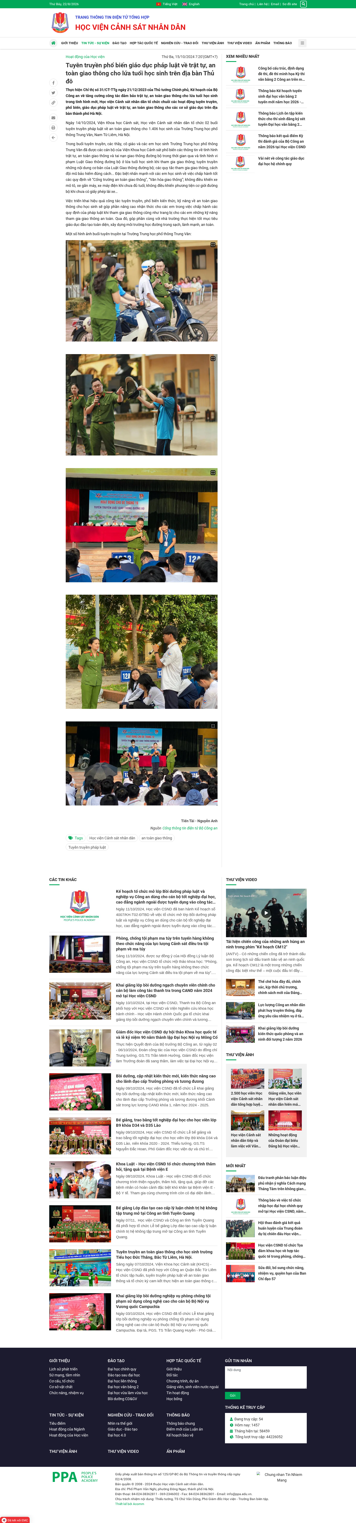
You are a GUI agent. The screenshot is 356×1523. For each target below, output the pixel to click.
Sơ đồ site (289, 4)
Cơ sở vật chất (61, 1387)
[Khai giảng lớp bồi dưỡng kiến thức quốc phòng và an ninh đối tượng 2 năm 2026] (240, 1034)
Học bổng (174, 1399)
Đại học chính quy (122, 1369)
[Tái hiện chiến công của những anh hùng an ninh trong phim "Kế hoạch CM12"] (266, 913)
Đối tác (172, 1375)
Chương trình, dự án (182, 1381)
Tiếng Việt (170, 4)
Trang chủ (246, 4)
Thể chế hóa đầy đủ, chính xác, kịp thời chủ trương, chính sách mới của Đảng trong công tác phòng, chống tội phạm (281, 992)
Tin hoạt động (177, 1393)
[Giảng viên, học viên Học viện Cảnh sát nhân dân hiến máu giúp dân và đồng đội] (285, 1079)
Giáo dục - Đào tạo (122, 1429)
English (194, 4)
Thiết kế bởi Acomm (129, 1504)
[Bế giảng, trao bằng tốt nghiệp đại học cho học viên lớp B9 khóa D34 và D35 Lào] (80, 1135)
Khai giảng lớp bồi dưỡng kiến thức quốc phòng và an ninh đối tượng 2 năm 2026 (280, 1033)
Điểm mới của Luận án (184, 1429)
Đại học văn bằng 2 (123, 1387)
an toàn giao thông (157, 838)
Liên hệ (262, 4)
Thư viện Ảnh (240, 1054)
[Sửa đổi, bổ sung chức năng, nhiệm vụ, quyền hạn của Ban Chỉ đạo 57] (240, 1273)
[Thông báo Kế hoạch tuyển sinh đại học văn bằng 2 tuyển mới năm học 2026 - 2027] (240, 96)
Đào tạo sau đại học (124, 1375)
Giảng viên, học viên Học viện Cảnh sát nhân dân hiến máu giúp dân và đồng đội (284, 1104)
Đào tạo (116, 1360)
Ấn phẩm (175, 1451)
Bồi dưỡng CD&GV (122, 1399)
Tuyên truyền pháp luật (87, 847)
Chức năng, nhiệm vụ (66, 1393)
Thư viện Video (241, 879)
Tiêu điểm (57, 1423)
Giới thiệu (59, 1360)
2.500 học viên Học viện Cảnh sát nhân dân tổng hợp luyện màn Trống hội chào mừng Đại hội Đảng (247, 1104)
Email (275, 4)
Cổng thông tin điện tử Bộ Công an (190, 828)
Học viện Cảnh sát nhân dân (112, 838)
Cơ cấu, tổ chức (61, 1381)
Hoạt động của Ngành (67, 1429)
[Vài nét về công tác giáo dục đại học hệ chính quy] (240, 164)
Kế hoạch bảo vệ (179, 1435)
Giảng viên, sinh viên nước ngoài (192, 1387)
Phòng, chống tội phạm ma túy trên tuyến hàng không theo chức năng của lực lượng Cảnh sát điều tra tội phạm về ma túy (165, 943)
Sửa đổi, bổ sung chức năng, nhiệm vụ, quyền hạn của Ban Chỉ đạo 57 (282, 1273)
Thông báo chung (180, 1423)
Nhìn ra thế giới (120, 1423)
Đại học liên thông (122, 1381)
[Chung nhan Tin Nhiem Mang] (282, 1480)
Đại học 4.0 (117, 1435)
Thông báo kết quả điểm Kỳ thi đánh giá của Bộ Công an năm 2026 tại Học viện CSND (282, 141)
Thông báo (178, 1415)
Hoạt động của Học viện (85, 57)
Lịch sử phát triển (63, 1369)
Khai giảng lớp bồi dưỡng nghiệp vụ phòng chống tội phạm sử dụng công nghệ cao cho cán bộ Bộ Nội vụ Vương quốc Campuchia (163, 1301)
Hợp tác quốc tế (183, 1360)
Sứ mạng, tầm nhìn (64, 1375)
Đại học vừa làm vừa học (128, 1393)
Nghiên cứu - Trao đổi (131, 1415)
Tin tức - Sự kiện (66, 1415)
